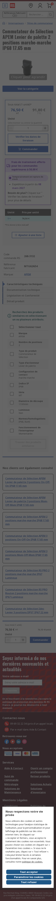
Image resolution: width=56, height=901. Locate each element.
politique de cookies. (32, 861)
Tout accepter (29, 872)
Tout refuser (29, 882)
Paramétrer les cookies (28, 877)
